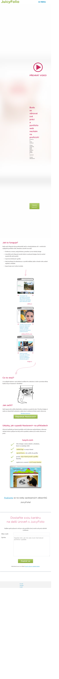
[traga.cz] (25, 351)
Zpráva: (3, 537)
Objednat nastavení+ (34, 206)
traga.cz (29, 361)
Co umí (21, 583)
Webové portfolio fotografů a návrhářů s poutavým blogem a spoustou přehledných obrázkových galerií (25, 356)
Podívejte (8, 498)
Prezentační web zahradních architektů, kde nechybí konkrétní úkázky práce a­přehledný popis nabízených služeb (25, 298)
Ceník (21, 587)
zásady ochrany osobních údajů (32, 566)
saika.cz (29, 304)
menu (42, 2)
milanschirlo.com (26, 334)
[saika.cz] (25, 293)
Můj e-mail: (4, 534)
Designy (22, 585)
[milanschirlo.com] (25, 322)
